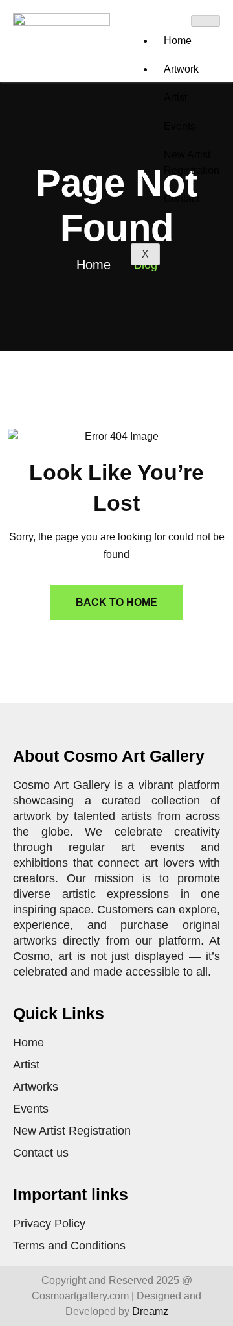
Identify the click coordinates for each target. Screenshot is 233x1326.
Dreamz (150, 1311)
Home (178, 40)
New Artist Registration (191, 162)
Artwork (181, 69)
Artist (175, 97)
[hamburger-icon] (205, 21)
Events (179, 126)
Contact (181, 198)
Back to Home (116, 602)
